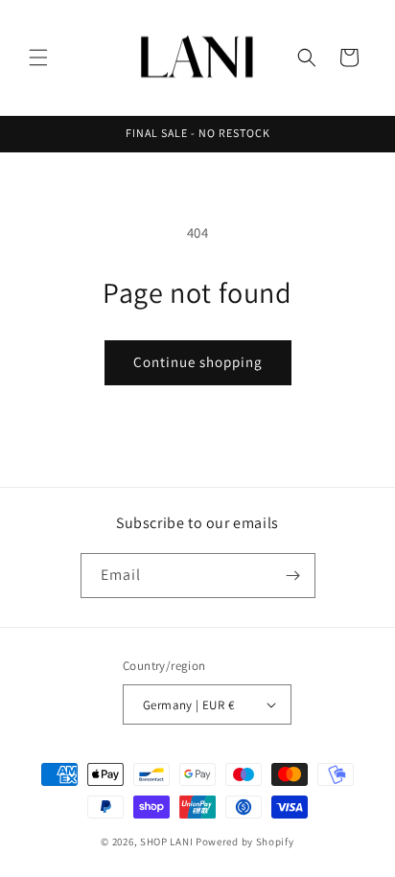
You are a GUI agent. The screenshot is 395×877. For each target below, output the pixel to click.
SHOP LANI (166, 841)
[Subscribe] (293, 575)
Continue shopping (198, 362)
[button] (38, 57)
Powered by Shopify (245, 841)
